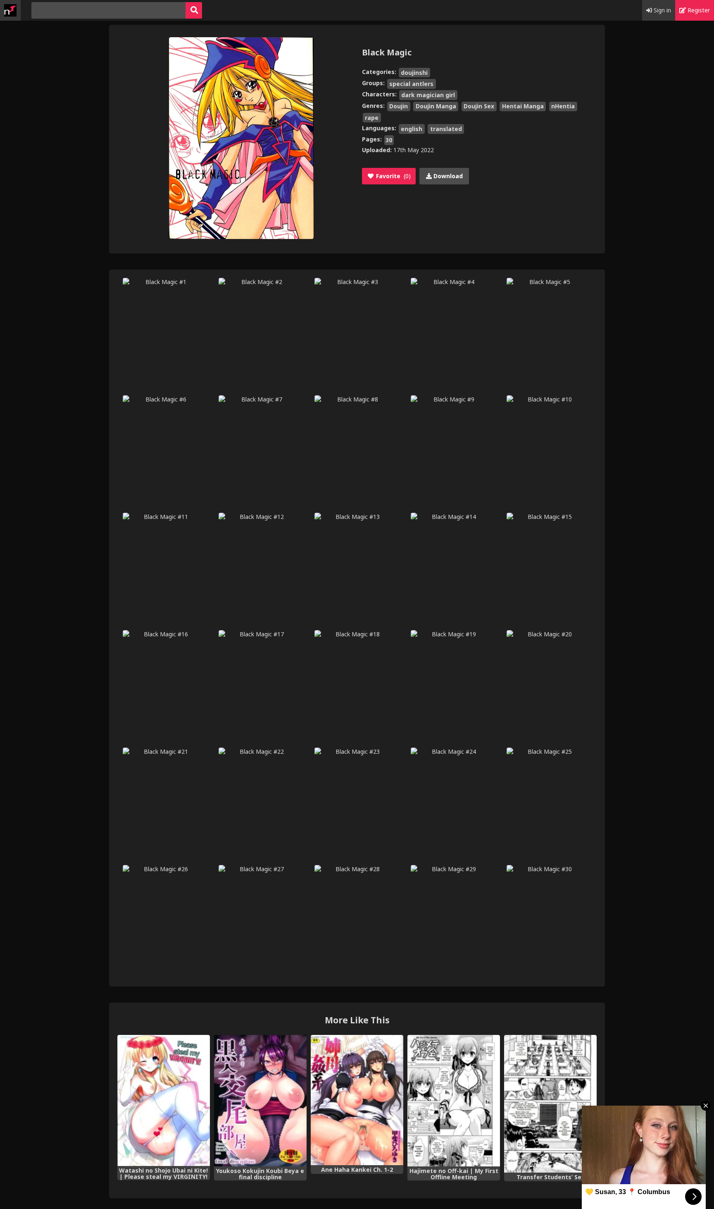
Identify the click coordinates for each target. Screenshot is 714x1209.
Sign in (661, 10)
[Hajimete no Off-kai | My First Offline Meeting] (453, 1100)
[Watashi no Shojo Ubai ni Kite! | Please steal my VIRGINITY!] (163, 1100)
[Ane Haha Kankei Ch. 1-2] (357, 1100)
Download (447, 176)
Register (698, 10)
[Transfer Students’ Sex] (550, 1104)
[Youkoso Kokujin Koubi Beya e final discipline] (260, 1100)
